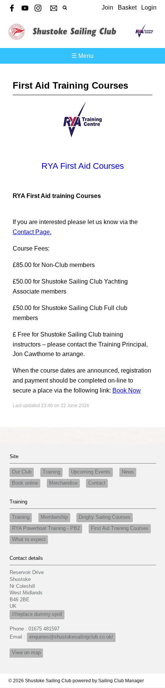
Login (149, 7)
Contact (97, 483)
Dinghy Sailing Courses (104, 517)
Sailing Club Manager (121, 680)
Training (51, 472)
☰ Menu (82, 56)
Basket (127, 7)
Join (107, 7)
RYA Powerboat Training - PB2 (46, 528)
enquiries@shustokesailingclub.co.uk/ (71, 637)
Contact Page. (32, 232)
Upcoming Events (91, 472)
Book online (25, 483)
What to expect (29, 539)
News (128, 472)
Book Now (126, 390)
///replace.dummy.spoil (37, 614)
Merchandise (63, 483)
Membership (54, 517)
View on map (26, 652)
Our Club (21, 472)
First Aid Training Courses (119, 528)
